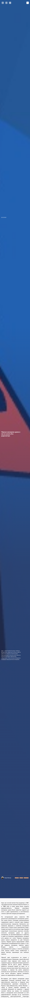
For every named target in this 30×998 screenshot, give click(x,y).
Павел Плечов (7, 877)
